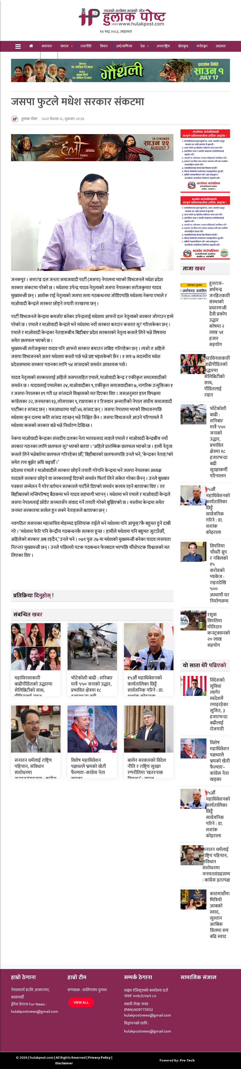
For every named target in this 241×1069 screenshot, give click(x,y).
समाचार (47, 46)
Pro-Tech (187, 1060)
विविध (28, 57)
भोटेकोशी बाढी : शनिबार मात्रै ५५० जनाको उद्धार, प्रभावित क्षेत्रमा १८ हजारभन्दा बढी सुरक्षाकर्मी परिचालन (91, 690)
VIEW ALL (81, 1002)
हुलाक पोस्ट (29, 119)
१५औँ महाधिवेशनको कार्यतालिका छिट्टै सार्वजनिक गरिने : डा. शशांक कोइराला (145, 687)
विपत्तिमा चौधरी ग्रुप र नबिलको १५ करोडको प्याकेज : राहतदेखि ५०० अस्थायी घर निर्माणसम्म (219, 573)
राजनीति (86, 46)
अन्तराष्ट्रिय (163, 46)
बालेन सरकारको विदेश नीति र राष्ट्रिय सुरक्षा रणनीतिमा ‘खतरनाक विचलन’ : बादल (147, 769)
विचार (104, 46)
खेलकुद (183, 46)
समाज (64, 46)
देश (143, 46)
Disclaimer (64, 1063)
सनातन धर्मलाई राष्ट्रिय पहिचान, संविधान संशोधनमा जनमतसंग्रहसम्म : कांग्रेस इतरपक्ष (216, 865)
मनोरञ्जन (202, 46)
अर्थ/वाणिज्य (124, 46)
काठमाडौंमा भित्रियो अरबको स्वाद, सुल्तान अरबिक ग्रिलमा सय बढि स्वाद (219, 915)
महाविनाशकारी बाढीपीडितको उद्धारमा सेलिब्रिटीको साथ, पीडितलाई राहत (33, 687)
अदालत (221, 46)
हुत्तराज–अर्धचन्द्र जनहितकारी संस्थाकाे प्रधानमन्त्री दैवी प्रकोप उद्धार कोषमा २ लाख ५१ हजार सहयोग (219, 314)
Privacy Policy (99, 1058)
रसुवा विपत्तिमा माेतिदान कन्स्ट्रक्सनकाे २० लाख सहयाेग (218, 630)
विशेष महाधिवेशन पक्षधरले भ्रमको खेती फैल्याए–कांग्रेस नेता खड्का (88, 769)
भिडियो (48, 57)
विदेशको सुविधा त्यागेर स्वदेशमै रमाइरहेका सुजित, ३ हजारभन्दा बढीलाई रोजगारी (219, 704)
